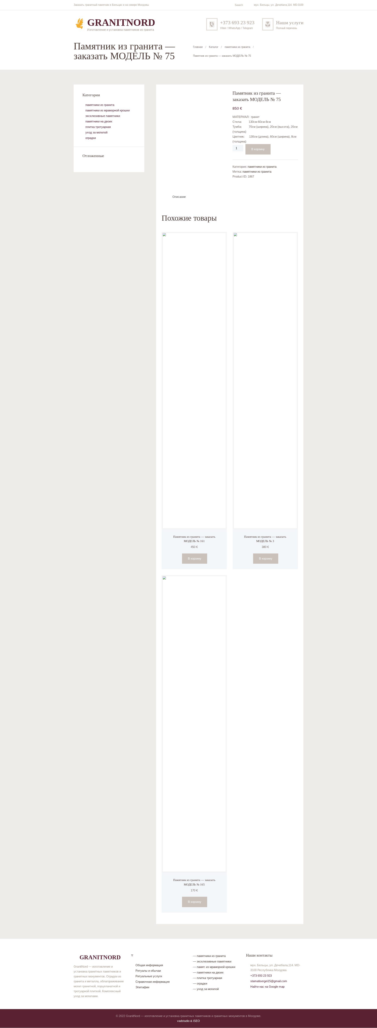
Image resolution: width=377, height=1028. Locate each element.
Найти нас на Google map (267, 986)
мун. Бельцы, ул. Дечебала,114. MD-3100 (278, 4)
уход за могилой (96, 132)
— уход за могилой (206, 989)
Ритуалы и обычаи (148, 970)
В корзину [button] (194, 558)
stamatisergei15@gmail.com (268, 981)
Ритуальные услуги (148, 976)
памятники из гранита (237, 46)
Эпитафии (142, 987)
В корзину (258, 149)
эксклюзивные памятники (102, 116)
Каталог (213, 46)
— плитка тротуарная (207, 978)
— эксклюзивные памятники (212, 961)
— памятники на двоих (208, 972)
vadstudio (183, 1020)
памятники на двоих (98, 121)
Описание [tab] (179, 196)
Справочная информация (152, 981)
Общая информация (149, 965)
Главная (198, 46)
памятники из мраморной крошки (107, 110)
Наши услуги (289, 22)
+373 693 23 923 (237, 22)
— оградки (200, 983)
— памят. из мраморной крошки (214, 967)
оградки (90, 138)
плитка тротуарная (98, 127)
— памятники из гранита (209, 956)
